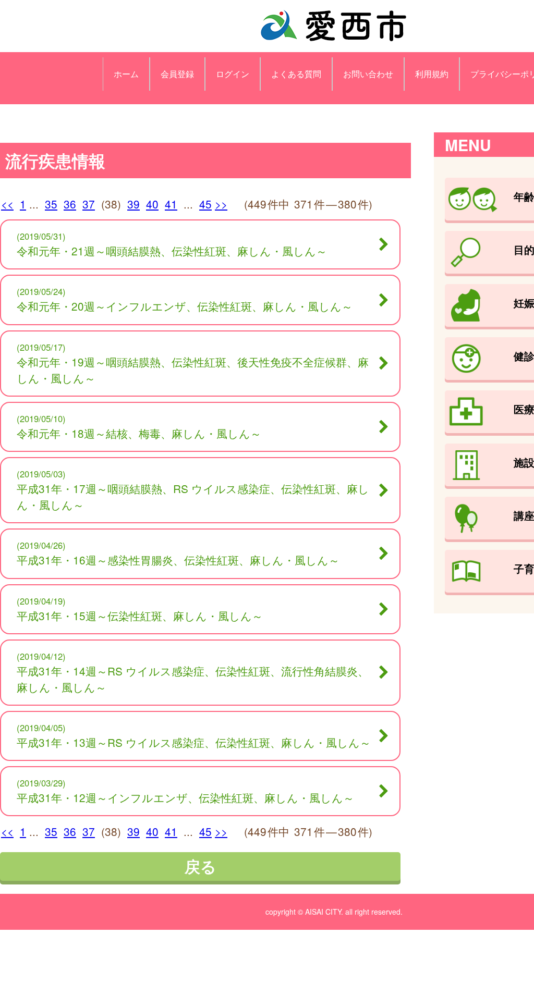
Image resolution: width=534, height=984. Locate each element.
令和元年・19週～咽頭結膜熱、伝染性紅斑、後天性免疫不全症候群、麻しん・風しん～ (193, 370)
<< (7, 204)
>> (221, 204)
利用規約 (431, 74)
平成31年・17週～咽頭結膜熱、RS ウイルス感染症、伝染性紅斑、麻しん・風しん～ (193, 496)
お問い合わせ (368, 74)
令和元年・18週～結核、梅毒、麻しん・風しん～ (139, 433)
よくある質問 (296, 74)
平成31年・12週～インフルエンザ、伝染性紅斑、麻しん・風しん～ (185, 797)
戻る (200, 866)
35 (51, 204)
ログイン (232, 74)
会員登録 (177, 74)
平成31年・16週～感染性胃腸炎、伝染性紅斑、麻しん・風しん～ (178, 560)
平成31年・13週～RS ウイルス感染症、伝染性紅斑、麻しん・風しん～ (194, 742)
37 (88, 204)
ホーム (126, 74)
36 (70, 204)
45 (205, 204)
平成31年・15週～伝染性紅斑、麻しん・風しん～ (140, 615)
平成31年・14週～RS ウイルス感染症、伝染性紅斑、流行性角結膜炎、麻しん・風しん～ (193, 679)
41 (171, 204)
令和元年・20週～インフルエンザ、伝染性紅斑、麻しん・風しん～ (185, 306)
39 (133, 204)
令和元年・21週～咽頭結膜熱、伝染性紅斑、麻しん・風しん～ (172, 251)
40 (152, 204)
